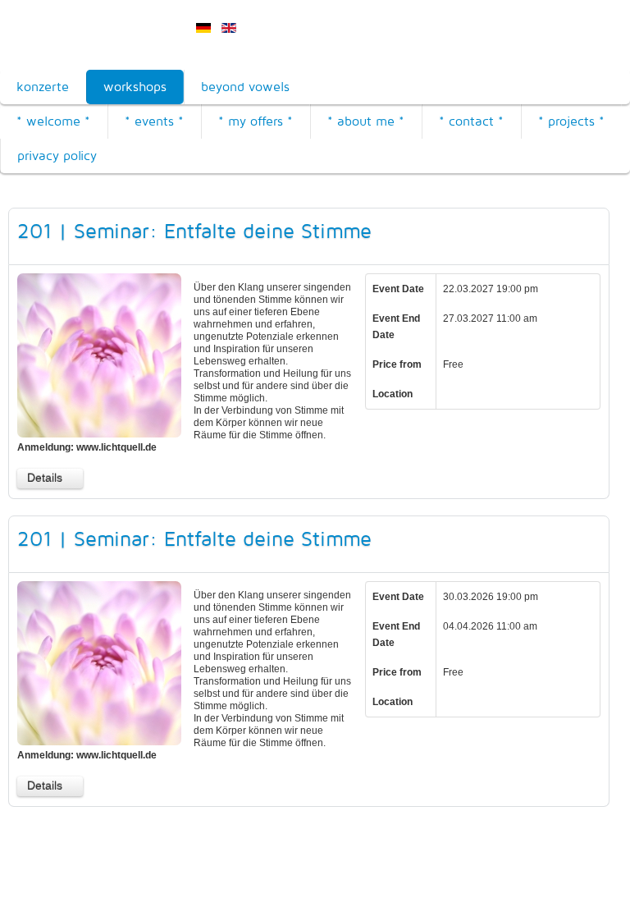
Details (44, 477)
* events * (154, 121)
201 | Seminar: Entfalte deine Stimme (194, 230)
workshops (135, 86)
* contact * (471, 121)
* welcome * (53, 121)
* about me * (365, 121)
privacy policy (57, 155)
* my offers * (255, 121)
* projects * (571, 121)
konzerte (42, 86)
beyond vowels (245, 86)
